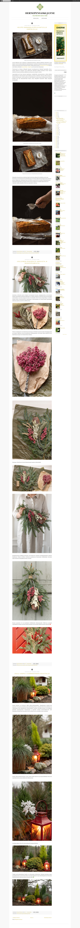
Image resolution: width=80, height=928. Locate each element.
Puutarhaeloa (58, 327)
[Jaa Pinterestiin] (38, 251)
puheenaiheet (31, 665)
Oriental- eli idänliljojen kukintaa (62, 169)
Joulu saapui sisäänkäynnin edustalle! (32, 674)
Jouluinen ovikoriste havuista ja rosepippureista (32, 262)
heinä (57, 127)
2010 (56, 147)
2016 (56, 140)
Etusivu (31, 917)
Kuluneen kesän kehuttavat (63, 184)
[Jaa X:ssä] (36, 251)
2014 (56, 142)
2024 (57, 112)
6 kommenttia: (29, 912)
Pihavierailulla (62, 248)
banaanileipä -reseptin (26, 66)
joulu (19, 665)
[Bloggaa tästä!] (35, 251)
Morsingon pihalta (59, 175)
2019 (56, 136)
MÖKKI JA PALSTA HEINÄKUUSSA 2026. (62, 242)
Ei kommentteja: (29, 251)
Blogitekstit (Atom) (18, 919)
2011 (56, 146)
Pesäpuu (57, 273)
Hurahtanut (58, 202)
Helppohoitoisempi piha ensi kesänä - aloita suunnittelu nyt (63, 154)
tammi (57, 134)
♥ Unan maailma (58, 209)
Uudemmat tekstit (16, 917)
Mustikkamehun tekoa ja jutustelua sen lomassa (63, 192)
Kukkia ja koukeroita (59, 190)
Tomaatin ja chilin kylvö (62, 297)
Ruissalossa (62, 320)
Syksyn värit (58, 199)
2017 (56, 138)
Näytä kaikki (65, 334)
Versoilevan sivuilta (44, 65)
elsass (57, 288)
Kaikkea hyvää (58, 232)
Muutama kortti (63, 176)
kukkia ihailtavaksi (62, 305)
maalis (57, 132)
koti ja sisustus (22, 665)
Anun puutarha (58, 217)
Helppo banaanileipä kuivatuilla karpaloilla (32, 28)
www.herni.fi (61, 63)
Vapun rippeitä (62, 274)
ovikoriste (27, 665)
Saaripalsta (58, 160)
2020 (57, 116)
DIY (17, 665)
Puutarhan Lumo (59, 167)
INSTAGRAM (44, 18)
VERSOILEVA (36, 18)
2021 (56, 114)
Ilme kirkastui (62, 225)
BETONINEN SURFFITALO (62, 290)
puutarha (35, 665)
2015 (56, 141)
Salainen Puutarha (59, 247)
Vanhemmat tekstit (48, 917)
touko (57, 129)
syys (57, 124)
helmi (57, 133)
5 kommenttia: (29, 663)
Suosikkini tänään (58, 263)
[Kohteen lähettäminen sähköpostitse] (34, 251)
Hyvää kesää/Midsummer (63, 267)
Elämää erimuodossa (59, 303)
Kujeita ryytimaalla (59, 296)
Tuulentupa (58, 262)
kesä (57, 128)
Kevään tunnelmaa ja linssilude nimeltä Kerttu (62, 283)
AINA (57, 311)
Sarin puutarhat (58, 152)
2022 (57, 113)
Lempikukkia (62, 161)
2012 (56, 145)
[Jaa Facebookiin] (37, 251)
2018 (56, 137)
